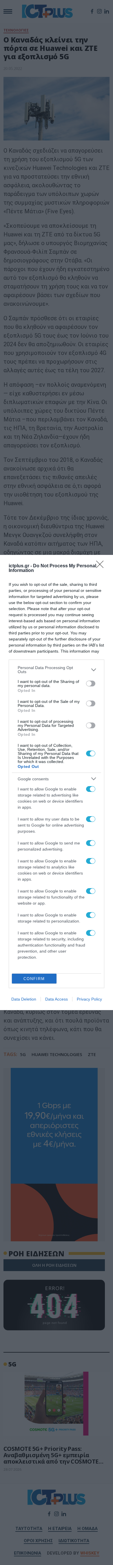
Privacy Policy (89, 999)
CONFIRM (34, 979)
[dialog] (56, 782)
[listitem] (56, 670)
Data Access (56, 999)
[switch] (90, 683)
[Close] (101, 566)
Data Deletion (23, 999)
